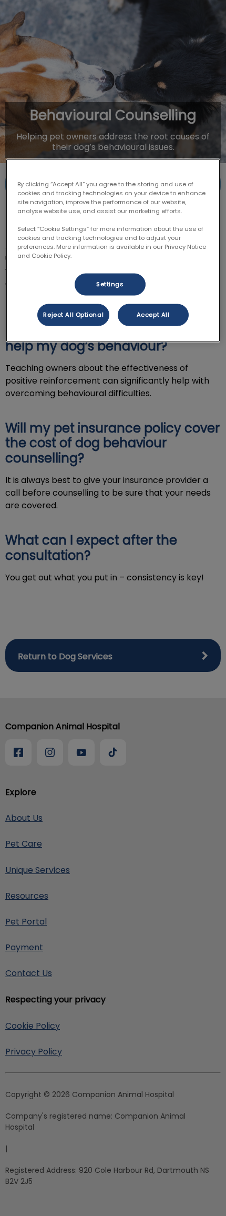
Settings (110, 284)
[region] (113, 250)
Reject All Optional (73, 314)
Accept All (153, 314)
